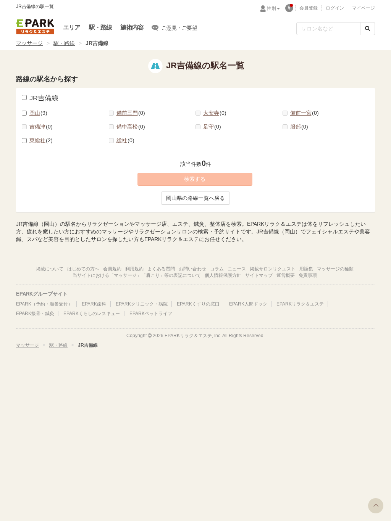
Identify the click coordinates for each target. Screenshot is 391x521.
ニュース (237, 269)
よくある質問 (161, 269)
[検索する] (367, 29)
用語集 (306, 269)
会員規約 (112, 269)
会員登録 (308, 8)
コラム (217, 269)
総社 (124, 140)
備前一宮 (303, 113)
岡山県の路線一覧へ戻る (195, 198)
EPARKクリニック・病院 (142, 304)
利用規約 (134, 269)
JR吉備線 (43, 98)
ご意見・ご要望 (179, 28)
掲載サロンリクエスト (273, 269)
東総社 (40, 140)
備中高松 (129, 127)
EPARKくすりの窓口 (198, 304)
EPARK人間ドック (248, 304)
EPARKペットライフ (150, 313)
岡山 (37, 113)
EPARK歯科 (94, 304)
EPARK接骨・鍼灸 (35, 313)
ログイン (335, 8)
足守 (211, 127)
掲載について (49, 269)
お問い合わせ (192, 269)
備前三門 (129, 113)
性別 (271, 8)
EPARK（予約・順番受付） (44, 304)
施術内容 (132, 27)
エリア (72, 27)
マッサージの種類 (335, 269)
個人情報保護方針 (223, 275)
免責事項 (308, 275)
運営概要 (285, 275)
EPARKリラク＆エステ (35, 26)
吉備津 (40, 127)
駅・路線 (100, 27)
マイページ (363, 8)
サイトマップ (259, 275)
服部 (298, 127)
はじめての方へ (83, 269)
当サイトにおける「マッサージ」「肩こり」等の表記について (137, 275)
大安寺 (214, 113)
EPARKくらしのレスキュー (91, 313)
